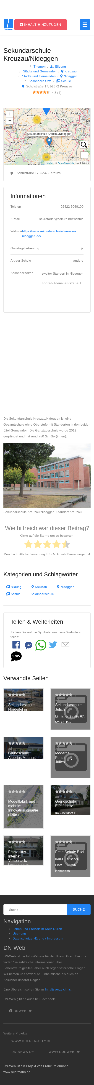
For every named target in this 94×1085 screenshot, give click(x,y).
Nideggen (70, 76)
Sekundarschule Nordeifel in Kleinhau (21, 709)
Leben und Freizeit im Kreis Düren (37, 929)
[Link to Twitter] (53, 645)
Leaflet (49, 163)
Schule (65, 81)
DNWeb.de (22, 1011)
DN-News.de (22, 1052)
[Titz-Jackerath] (46, 108)
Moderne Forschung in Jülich (65, 757)
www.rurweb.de (64, 1052)
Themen (39, 66)
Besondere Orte (40, 81)
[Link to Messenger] (28, 645)
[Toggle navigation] (85, 24)
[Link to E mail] (65, 645)
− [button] (9, 121)
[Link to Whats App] (41, 645)
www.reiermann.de (16, 1072)
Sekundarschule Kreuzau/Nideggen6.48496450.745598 (46, 136)
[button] (16, 656)
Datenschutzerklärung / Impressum (38, 938)
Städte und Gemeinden (39, 71)
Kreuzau (70, 71)
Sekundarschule (42, 594)
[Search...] (84, 144)
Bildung (60, 66)
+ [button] (9, 114)
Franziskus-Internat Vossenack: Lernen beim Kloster (18, 860)
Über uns (19, 933)
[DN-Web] (8, 24)
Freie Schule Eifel (69, 852)
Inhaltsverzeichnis (58, 989)
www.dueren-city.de (31, 1041)
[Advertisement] (47, 366)
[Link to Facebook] (16, 645)
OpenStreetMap (66, 163)
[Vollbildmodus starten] (84, 155)
